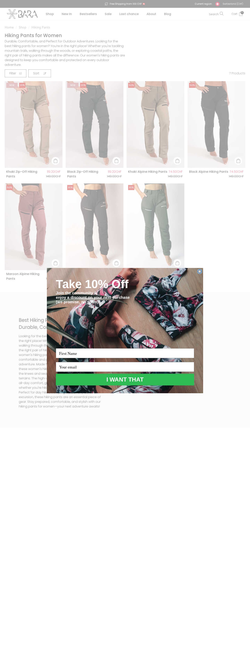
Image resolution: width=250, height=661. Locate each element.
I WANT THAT (125, 379)
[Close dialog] (200, 271)
